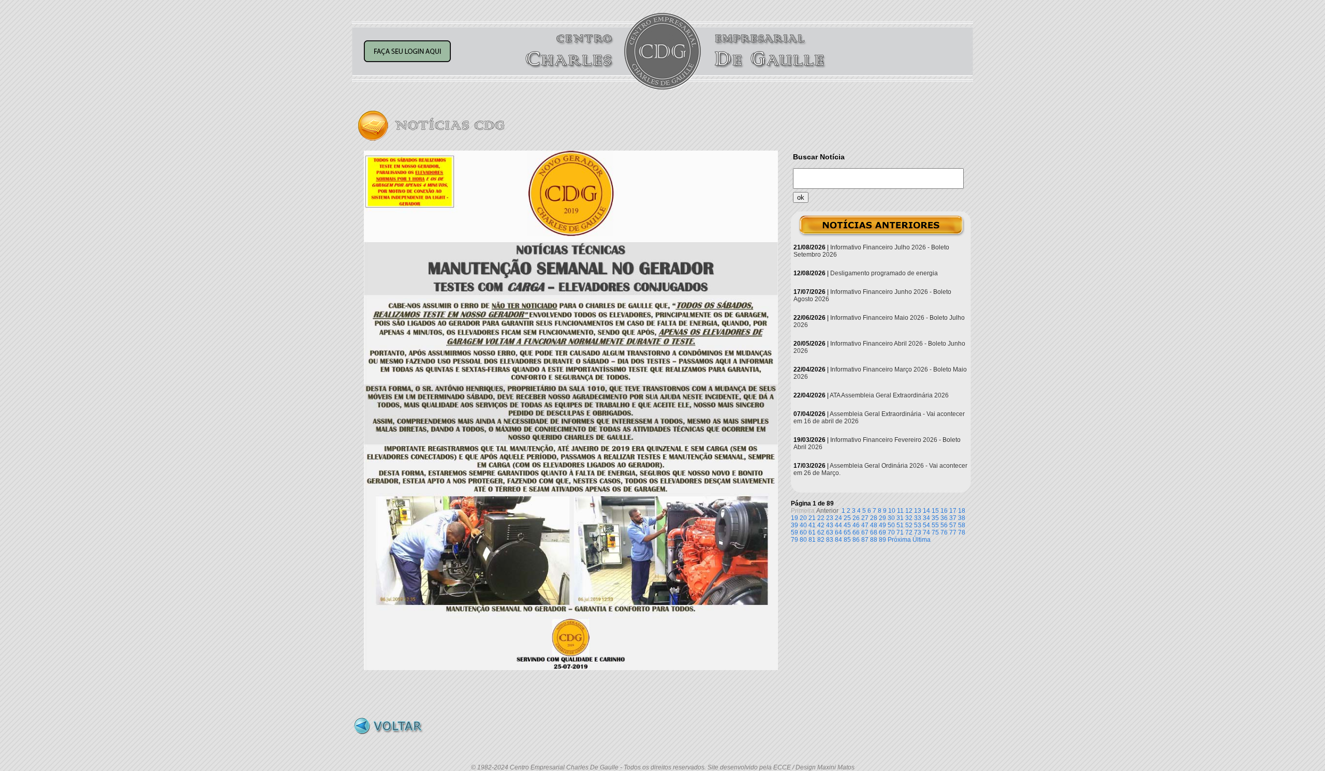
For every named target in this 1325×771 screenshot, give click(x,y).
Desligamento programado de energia (884, 273)
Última (921, 539)
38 (961, 518)
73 (917, 532)
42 (821, 525)
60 (803, 532)
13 (917, 510)
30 (891, 518)
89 (882, 539)
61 (812, 532)
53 (917, 525)
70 (891, 532)
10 (891, 510)
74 (926, 532)
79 (794, 539)
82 (821, 539)
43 (829, 525)
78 (961, 532)
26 (856, 518)
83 (829, 539)
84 (838, 539)
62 (821, 532)
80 (803, 539)
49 (882, 525)
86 (856, 539)
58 (961, 525)
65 (847, 532)
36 (944, 518)
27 (864, 518)
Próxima (899, 539)
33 (917, 518)
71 (900, 532)
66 (856, 532)
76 (944, 532)
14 (926, 510)
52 (908, 525)
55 (935, 525)
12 (908, 510)
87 (864, 539)
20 (803, 518)
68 (873, 532)
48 (873, 525)
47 (864, 525)
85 (847, 539)
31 (900, 518)
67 (864, 532)
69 (882, 532)
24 (838, 518)
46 (856, 525)
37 (952, 518)
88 (873, 539)
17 (952, 510)
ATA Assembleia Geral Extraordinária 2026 (889, 395)
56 (944, 525)
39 (794, 525)
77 (952, 532)
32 (908, 518)
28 (873, 518)
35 (935, 518)
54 (926, 525)
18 (961, 510)
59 (794, 532)
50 (891, 525)
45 (847, 525)
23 (829, 518)
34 (926, 518)
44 (838, 525)
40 (803, 525)
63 (829, 532)
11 (900, 510)
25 (847, 518)
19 (794, 518)
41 (812, 525)
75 (935, 532)
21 (812, 518)
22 (821, 518)
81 (812, 539)
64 (838, 532)
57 (952, 525)
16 (944, 510)
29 (882, 518)
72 (908, 532)
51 (900, 525)
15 (935, 510)
